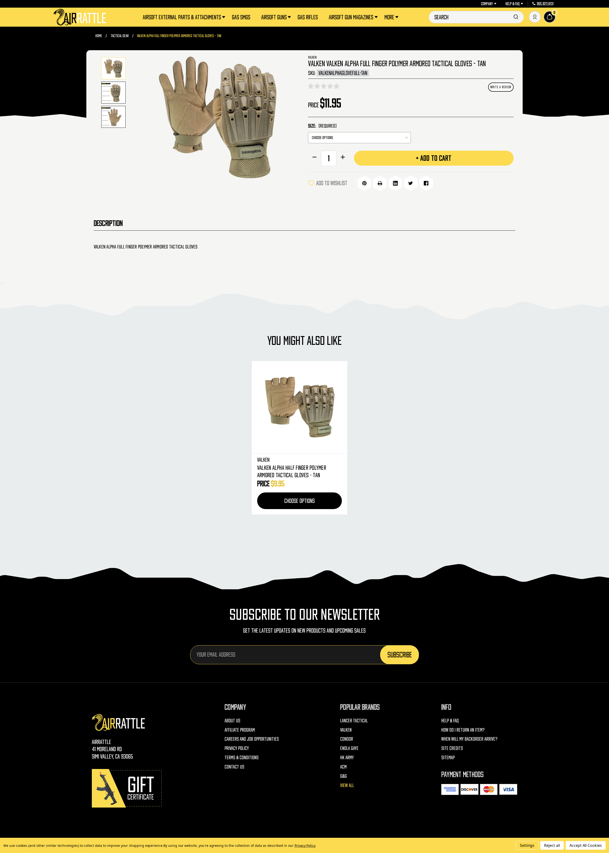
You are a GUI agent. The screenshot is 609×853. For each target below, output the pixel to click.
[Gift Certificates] (127, 788)
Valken (346, 730)
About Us (232, 720)
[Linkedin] (395, 183)
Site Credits (452, 748)
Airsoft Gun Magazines (351, 17)
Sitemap (448, 757)
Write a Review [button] (500, 87)
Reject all (552, 845)
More (389, 17)
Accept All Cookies (586, 845)
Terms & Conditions (242, 757)
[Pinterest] (364, 183)
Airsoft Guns (274, 17)
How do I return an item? (463, 730)
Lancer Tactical (354, 720)
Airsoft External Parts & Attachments (182, 17)
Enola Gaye (349, 748)
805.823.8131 (545, 4)
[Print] (380, 183)
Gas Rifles (308, 17)
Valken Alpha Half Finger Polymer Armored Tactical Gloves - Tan (291, 471)
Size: (322, 126)
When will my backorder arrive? (469, 739)
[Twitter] (410, 183)
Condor (346, 739)
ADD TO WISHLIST (331, 183)
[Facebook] (426, 183)
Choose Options (299, 500)
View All (347, 785)
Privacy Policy (237, 748)
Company (487, 4)
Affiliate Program (240, 730)
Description (108, 223)
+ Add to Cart (434, 158)
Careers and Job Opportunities (252, 739)
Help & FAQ (513, 4)
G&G (343, 776)
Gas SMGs (241, 17)
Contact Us (234, 766)
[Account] (535, 17)
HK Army (347, 757)
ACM (343, 766)
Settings (527, 845)
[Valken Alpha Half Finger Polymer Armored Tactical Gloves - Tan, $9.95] (299, 407)
